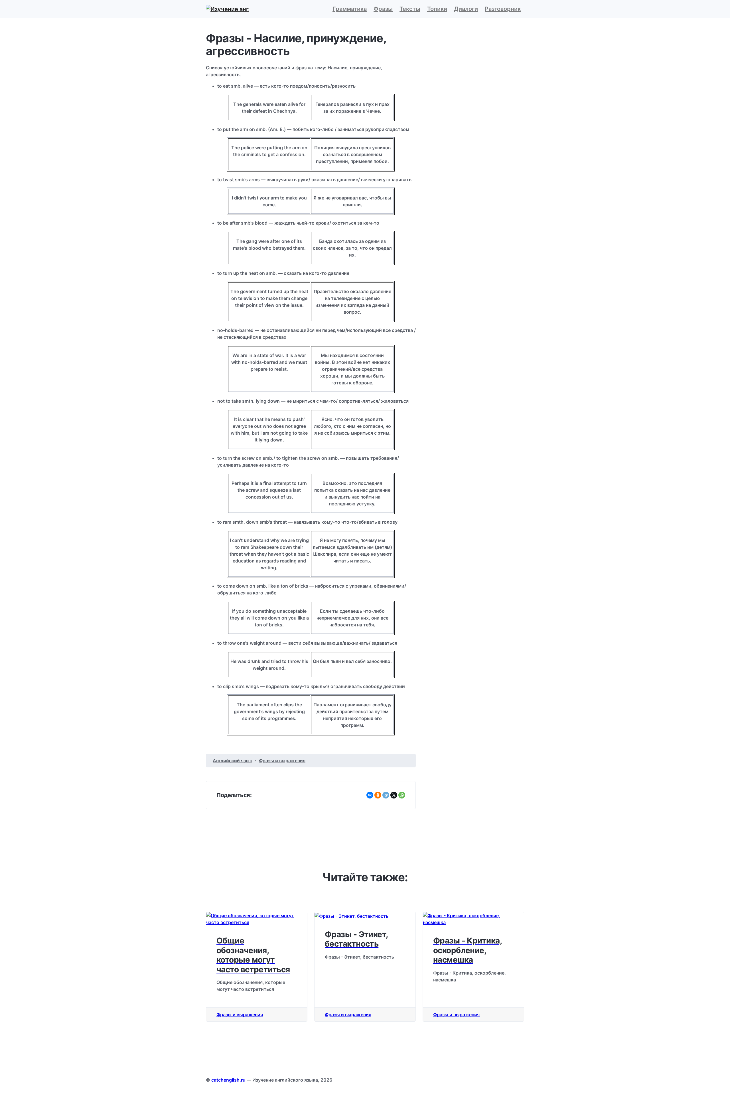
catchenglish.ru (228, 1080)
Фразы (383, 8)
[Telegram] (385, 795)
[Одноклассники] (377, 795)
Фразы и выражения (239, 1014)
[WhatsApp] (401, 795)
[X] (393, 795)
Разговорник (503, 8)
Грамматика (349, 8)
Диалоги (466, 8)
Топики (437, 8)
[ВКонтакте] (369, 795)
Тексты (410, 8)
